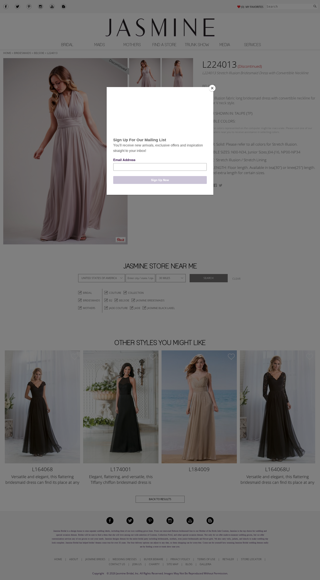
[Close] (212, 88)
